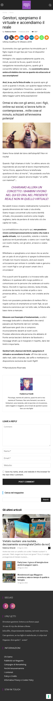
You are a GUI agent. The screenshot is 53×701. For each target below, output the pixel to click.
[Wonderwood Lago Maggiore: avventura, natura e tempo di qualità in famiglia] (9, 578)
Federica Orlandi (9, 548)
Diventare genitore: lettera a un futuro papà (21, 621)
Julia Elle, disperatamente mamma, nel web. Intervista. (25, 630)
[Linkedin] (21, 37)
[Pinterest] (26, 37)
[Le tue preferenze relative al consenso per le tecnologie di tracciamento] (48, 696)
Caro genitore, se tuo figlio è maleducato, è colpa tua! (25, 635)
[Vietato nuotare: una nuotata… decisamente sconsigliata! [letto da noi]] (26, 526)
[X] (11, 37)
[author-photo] (26, 390)
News (12, 12)
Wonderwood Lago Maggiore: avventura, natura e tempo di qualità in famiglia (33, 577)
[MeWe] (31, 37)
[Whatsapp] (41, 37)
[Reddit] (16, 37)
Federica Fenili (10, 32)
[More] (46, 37)
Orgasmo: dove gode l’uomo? (15, 640)
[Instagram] (12, 606)
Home (5, 12)
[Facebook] (6, 37)
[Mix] (36, 37)
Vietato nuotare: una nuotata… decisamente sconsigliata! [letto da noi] (26, 543)
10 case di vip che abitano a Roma (16, 626)
